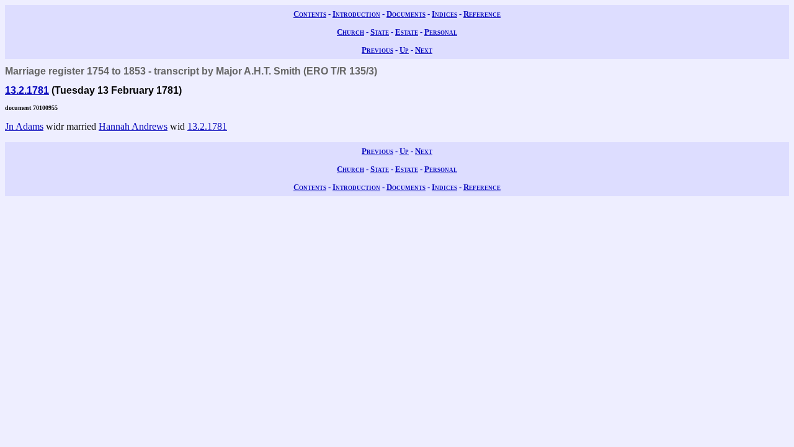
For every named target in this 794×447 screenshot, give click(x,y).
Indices (444, 14)
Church (350, 32)
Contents (309, 14)
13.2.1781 (27, 90)
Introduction (356, 14)
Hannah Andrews (133, 126)
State (379, 32)
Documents (406, 14)
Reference (482, 14)
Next (423, 50)
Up (404, 50)
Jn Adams (24, 126)
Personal (440, 32)
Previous (377, 50)
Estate (406, 32)
